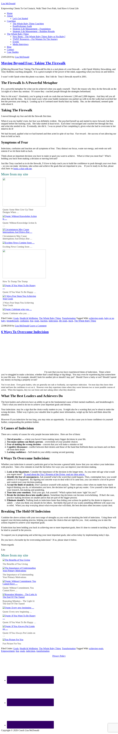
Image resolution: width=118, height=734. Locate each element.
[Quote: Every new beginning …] (18, 607)
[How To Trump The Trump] (24, 277)
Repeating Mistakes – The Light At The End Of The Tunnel (19, 602)
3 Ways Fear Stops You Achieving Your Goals (18, 304)
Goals (16, 318)
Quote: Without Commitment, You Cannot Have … (18, 589)
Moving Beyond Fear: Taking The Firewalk (33, 63)
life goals (63, 321)
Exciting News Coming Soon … (17, 246)
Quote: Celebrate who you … (16, 313)
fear (31, 321)
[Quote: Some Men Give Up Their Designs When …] (24, 205)
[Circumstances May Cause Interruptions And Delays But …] (20, 232)
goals (36, 321)
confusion (24, 321)
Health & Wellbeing (29, 318)
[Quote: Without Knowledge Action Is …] (20, 219)
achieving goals (96, 318)
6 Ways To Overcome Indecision (25, 332)
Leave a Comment (38, 325)
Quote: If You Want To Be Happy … (19, 292)
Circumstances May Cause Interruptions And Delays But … (17, 237)
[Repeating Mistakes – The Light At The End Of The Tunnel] (20, 597)
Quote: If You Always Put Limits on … (19, 634)
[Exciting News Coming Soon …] (19, 242)
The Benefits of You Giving (15, 564)
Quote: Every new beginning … (17, 611)
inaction (43, 321)
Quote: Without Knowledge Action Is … (20, 224)
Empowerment (8, 651)
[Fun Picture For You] (13, 639)
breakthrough (13, 321)
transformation (43, 651)
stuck (70, 321)
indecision (53, 321)
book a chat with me (22, 168)
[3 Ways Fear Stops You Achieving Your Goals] (20, 298)
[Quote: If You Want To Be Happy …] (20, 288)
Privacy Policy (59, 656)
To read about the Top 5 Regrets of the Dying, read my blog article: (55, 474)
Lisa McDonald (8, 3)
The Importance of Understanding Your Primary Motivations (18, 575)
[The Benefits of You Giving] (16, 560)
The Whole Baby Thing (50, 318)
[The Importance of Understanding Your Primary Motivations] (20, 570)
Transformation (69, 318)
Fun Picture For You (12, 643)
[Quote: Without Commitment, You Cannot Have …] (20, 584)
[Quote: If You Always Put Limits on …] (20, 629)
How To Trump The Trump (15, 281)
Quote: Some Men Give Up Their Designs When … (18, 210)
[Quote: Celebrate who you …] (17, 309)
